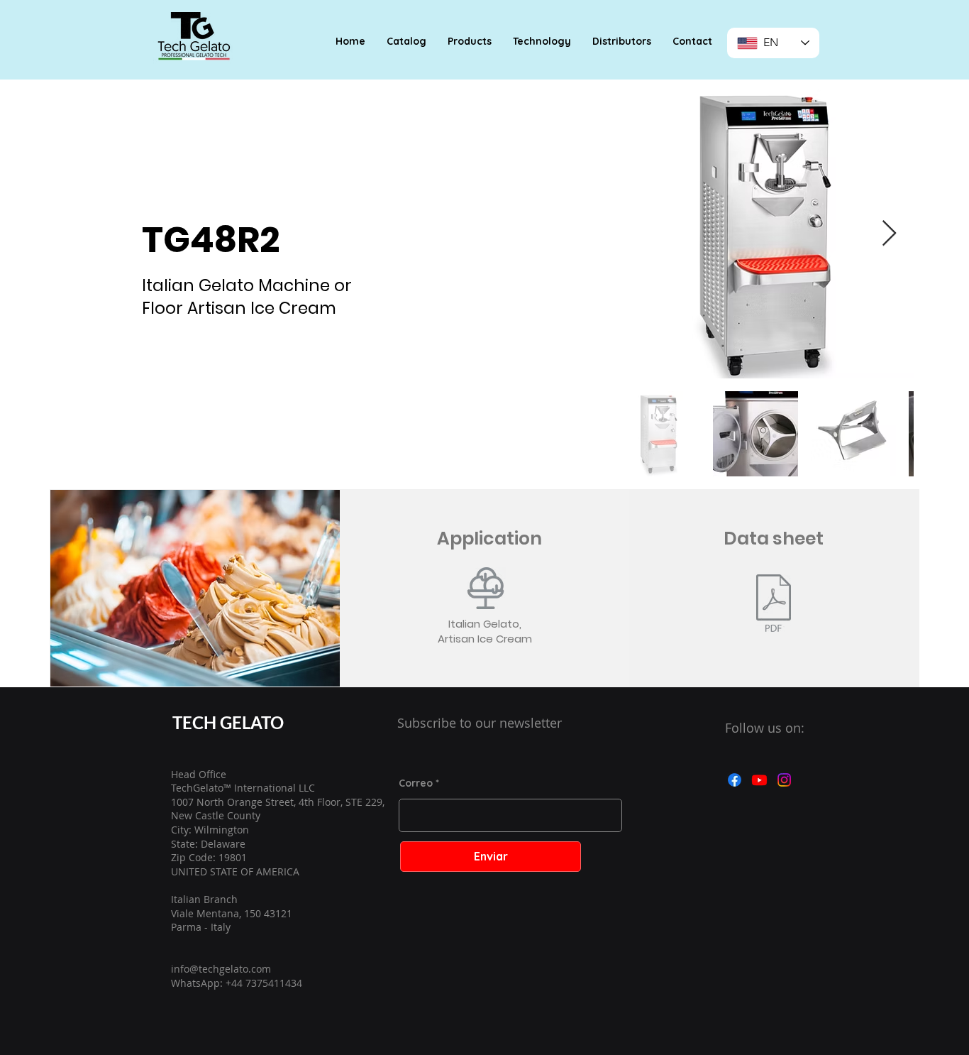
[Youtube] (759, 780)
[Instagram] (784, 780)
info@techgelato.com (221, 968)
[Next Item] (889, 234)
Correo (416, 783)
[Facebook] (734, 780)
